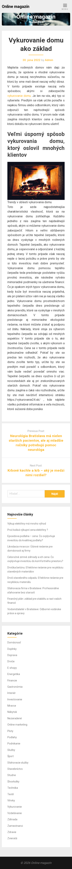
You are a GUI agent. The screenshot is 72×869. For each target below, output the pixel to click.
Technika (12, 787)
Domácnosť (14, 642)
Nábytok (12, 711)
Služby (11, 749)
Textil (10, 794)
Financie (12, 680)
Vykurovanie (14, 806)
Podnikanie (13, 743)
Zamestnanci (15, 825)
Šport (10, 756)
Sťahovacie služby (17, 762)
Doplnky (12, 648)
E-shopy (12, 667)
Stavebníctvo (15, 768)
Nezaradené (14, 718)
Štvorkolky (13, 781)
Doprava (12, 655)
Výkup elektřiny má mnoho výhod (26, 523)
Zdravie (11, 832)
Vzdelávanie (14, 813)
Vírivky (11, 800)
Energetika (13, 674)
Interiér (11, 693)
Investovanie (14, 699)
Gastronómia (15, 686)
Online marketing (17, 724)
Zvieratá (12, 838)
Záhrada (12, 819)
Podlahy (12, 737)
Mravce (11, 705)
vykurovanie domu (19, 96)
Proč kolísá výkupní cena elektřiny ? (27, 529)
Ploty (10, 731)
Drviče (11, 661)
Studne (11, 775)
